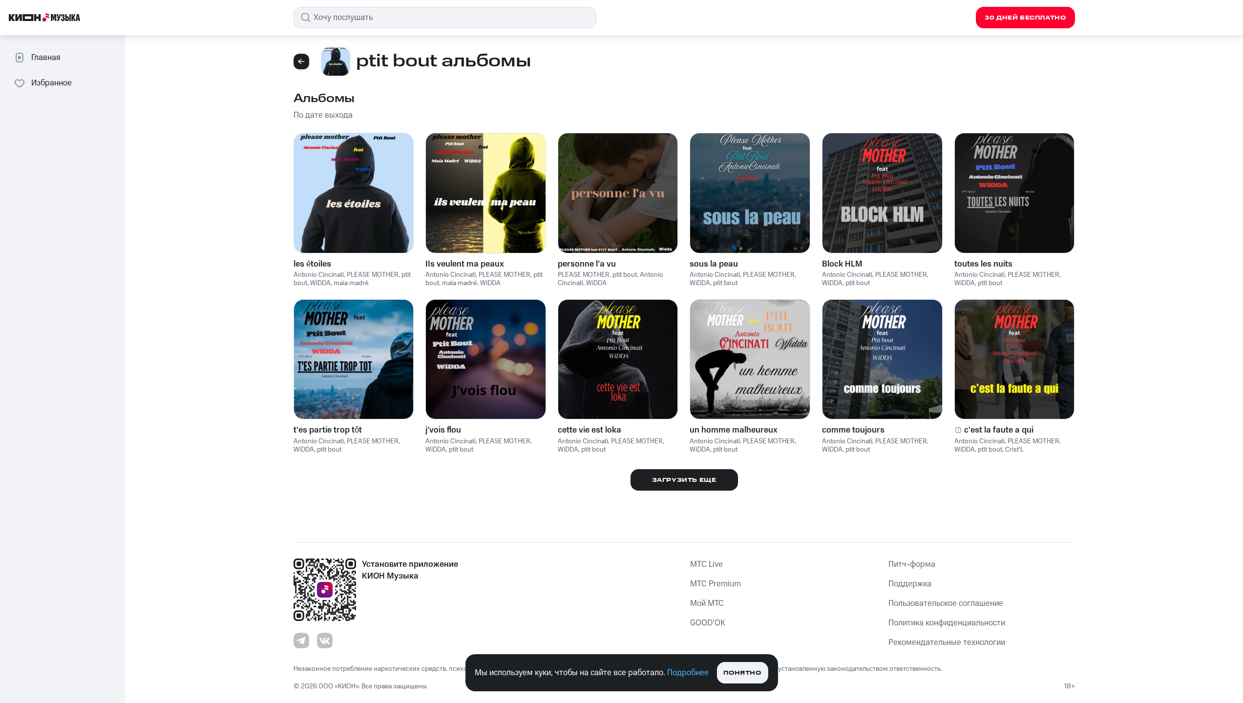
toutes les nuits (983, 264)
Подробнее (688, 673)
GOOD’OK (707, 623)
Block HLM (842, 264)
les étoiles (312, 264)
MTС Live (706, 564)
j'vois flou (443, 430)
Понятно (742, 673)
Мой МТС (707, 603)
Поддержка (909, 584)
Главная (45, 57)
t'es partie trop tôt (328, 430)
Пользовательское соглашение (945, 603)
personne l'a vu (587, 264)
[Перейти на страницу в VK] (325, 640)
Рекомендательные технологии (946, 642)
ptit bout (624, 275)
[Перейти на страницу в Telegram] (301, 640)
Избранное (51, 83)
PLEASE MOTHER (373, 275)
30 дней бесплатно (1025, 18)
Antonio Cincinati (319, 275)
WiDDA (320, 283)
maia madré (351, 283)
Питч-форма (911, 564)
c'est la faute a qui (998, 430)
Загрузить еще (684, 480)
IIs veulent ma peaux (464, 264)
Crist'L (1014, 450)
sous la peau (714, 264)
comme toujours (853, 430)
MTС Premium (715, 584)
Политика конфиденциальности (946, 623)
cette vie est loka (589, 430)
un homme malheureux (734, 430)
